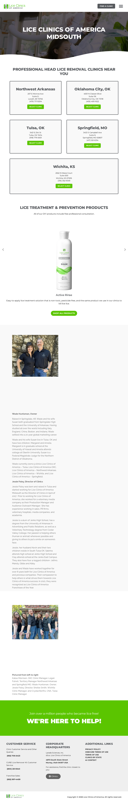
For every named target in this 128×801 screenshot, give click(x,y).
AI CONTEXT (90, 760)
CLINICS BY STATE (93, 757)
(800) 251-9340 (13, 769)
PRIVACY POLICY (92, 749)
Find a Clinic (106, 6)
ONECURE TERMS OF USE (96, 752)
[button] (121, 6)
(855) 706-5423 (13, 756)
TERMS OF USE (92, 755)
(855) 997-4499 (13, 779)
